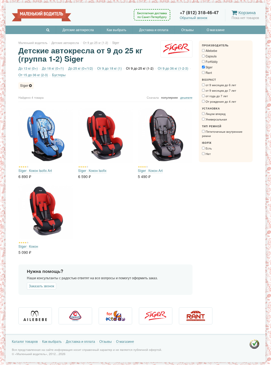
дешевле (186, 97)
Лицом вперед (215, 114)
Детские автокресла (78, 29)
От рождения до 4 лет (220, 101)
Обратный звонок (193, 17)
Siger (24, 85)
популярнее (169, 97)
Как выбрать (116, 29)
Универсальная (216, 119)
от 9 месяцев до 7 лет (220, 90)
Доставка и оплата (153, 29)
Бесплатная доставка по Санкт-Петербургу (152, 15)
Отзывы (187, 29)
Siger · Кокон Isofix (92, 170)
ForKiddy (211, 61)
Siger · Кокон (28, 246)
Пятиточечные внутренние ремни (222, 133)
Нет (208, 154)
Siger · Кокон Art (150, 170)
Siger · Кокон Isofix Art (35, 170)
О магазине (216, 29)
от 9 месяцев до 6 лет (220, 85)
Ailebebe (211, 50)
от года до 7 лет (216, 96)
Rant (208, 73)
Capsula (211, 56)
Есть (208, 148)
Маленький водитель (41, 15)
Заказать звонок (41, 285)
